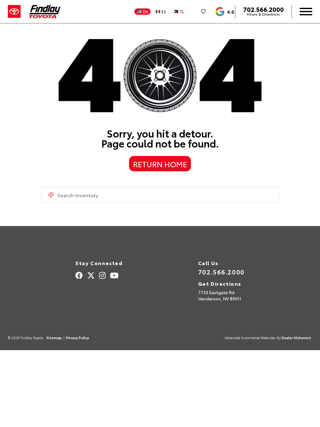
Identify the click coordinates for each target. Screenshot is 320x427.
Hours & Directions (263, 14)
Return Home (160, 163)
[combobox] (160, 195)
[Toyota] (14, 11)
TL (182, 11)
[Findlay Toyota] (44, 11)
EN (145, 11)
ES (164, 11)
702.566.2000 (263, 9)
